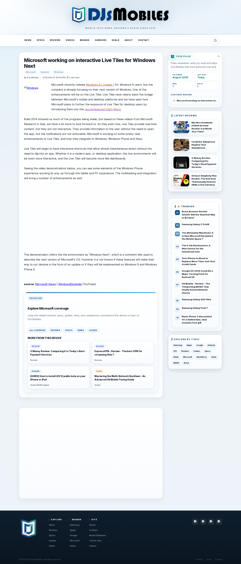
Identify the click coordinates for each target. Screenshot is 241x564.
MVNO (176, 363)
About (92, 524)
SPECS (41, 40)
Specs (68, 330)
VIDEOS (70, 40)
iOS (175, 351)
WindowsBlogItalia (70, 284)
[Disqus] (91, 452)
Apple (189, 345)
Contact (93, 530)
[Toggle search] (215, 40)
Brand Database (97, 535)
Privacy (200, 559)
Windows (58, 72)
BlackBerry (202, 357)
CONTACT (143, 40)
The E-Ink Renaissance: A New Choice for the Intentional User (196, 248)
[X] (203, 522)
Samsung (177, 345)
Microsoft (31, 72)
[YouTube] (211, 522)
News (81, 330)
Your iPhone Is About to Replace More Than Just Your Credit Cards (198, 261)
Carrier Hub (95, 540)
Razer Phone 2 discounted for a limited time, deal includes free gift (197, 319)
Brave (186, 363)
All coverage (37, 330)
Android (211, 345)
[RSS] (219, 522)
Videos (92, 545)
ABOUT (129, 40)
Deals (213, 357)
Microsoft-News (45, 284)
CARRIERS (101, 40)
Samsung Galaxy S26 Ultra (196, 299)
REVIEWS (55, 40)
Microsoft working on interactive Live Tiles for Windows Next (89, 63)
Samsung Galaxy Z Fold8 (195, 224)
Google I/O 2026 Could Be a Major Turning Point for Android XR (197, 274)
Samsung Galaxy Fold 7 (195, 308)
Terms (209, 559)
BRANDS (85, 40)
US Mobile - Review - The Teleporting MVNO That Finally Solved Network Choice (196, 288)
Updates (45, 72)
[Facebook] (195, 522)
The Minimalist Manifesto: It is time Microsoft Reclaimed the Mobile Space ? (197, 235)
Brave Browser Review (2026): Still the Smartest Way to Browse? (198, 214)
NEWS (27, 40)
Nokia (176, 357)
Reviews (55, 330)
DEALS (115, 40)
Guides (93, 330)
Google (199, 345)
